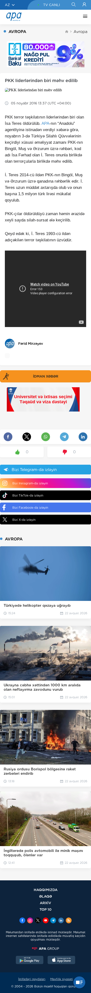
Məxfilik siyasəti (61, 979)
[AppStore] (61, 960)
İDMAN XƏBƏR (45, 376)
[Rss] (69, 920)
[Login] (84, 4)
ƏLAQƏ (45, 896)
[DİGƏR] (84, 17)
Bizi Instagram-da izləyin (30, 483)
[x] (38, 920)
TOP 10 (45, 909)
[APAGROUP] (45, 948)
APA (45, 123)
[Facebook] (22, 920)
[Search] (73, 4)
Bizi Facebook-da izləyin (30, 507)
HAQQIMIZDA (46, 890)
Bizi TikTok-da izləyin (27, 495)
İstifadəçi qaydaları (31, 979)
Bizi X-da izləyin (23, 520)
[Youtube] (46, 920)
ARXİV (45, 903)
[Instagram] (30, 920)
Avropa (80, 31)
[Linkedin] (61, 920)
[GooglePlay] (29, 960)
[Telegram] (53, 920)
